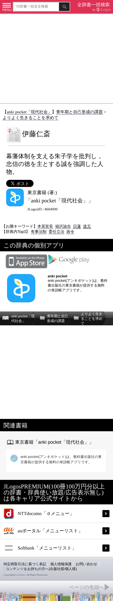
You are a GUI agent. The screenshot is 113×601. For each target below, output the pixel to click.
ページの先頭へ (86, 587)
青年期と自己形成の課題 (79, 112)
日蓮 (77, 226)
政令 (70, 231)
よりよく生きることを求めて (30, 117)
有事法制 (39, 231)
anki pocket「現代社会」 (29, 112)
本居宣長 (45, 226)
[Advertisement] (56, 58)
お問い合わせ (86, 564)
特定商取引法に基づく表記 (25, 564)
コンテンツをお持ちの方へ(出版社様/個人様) (41, 569)
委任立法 (56, 231)
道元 (87, 226)
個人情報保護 (61, 564)
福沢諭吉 (63, 226)
